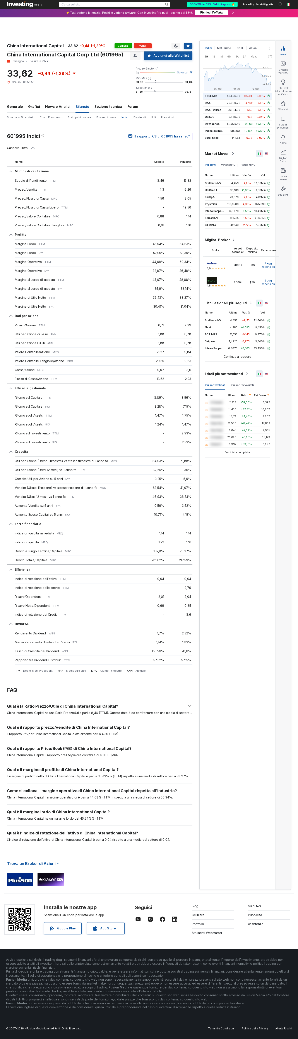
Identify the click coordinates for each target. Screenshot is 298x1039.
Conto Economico (51, 117)
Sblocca (182, 72)
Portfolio (198, 924)
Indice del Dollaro (216, 130)
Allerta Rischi (283, 1028)
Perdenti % (247, 164)
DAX (208, 103)
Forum (132, 106)
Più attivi (210, 164)
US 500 (209, 117)
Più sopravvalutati (242, 385)
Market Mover (217, 153)
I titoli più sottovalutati (224, 374)
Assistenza (255, 924)
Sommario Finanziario (20, 117)
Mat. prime (224, 48)
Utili (153, 117)
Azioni (253, 48)
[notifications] (280, 4)
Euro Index (212, 137)
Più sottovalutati (215, 385)
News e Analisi (57, 106)
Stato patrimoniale (79, 117)
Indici (208, 48)
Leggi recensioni (269, 265)
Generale (15, 106)
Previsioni (167, 117)
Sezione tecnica (108, 106)
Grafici (34, 106)
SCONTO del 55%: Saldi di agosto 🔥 (212, 4)
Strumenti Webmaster (207, 933)
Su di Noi (254, 906)
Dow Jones (212, 123)
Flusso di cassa (106, 117)
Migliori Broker (217, 240)
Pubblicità (255, 915)
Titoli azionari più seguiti (226, 303)
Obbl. (240, 48)
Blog (195, 906)
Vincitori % (228, 164)
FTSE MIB (211, 96)
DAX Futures (213, 110)
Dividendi (140, 117)
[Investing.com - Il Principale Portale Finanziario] (24, 4)
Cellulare (198, 915)
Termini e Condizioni (221, 1028)
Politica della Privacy (255, 1028)
